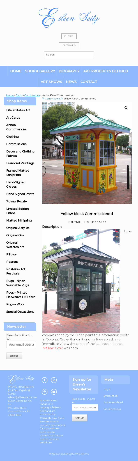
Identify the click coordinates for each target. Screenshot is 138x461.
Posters (12, 261)
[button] (126, 108)
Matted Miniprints (19, 220)
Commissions (32, 95)
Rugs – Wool (15, 304)
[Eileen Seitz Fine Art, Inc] (69, 18)
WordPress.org (112, 408)
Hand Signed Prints (20, 194)
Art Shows (51, 82)
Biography (69, 71)
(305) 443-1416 (26, 386)
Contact (88, 82)
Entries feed (111, 395)
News (71, 82)
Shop (19, 95)
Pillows (11, 254)
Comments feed (113, 402)
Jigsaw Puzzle (16, 201)
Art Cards (13, 117)
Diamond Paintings (20, 163)
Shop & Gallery (40, 71)
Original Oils (15, 235)
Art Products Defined (105, 71)
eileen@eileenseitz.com (22, 397)
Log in (107, 389)
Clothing (12, 136)
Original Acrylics (17, 228)
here (49, 442)
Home (15, 71)
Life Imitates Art (18, 110)
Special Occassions (20, 311)
